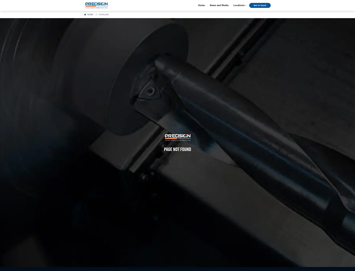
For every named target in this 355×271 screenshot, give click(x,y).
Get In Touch (260, 5)
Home (201, 5)
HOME (90, 14)
